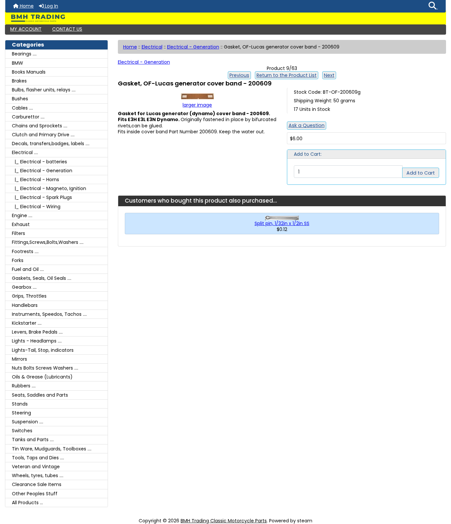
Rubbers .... (24, 385)
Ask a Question (307, 125)
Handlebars (25, 305)
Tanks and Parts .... (33, 439)
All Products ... (27, 502)
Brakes (19, 81)
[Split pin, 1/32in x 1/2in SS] (282, 217)
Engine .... (22, 215)
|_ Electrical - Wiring (36, 206)
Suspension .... (27, 421)
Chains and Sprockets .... (39, 125)
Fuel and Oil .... (28, 269)
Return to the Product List (287, 75)
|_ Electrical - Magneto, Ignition (49, 188)
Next (329, 75)
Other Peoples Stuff (34, 493)
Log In (51, 6)
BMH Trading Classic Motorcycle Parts (224, 520)
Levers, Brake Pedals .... (37, 332)
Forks (17, 260)
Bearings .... (24, 53)
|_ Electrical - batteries (39, 161)
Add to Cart (420, 173)
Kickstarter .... (27, 323)
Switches (22, 430)
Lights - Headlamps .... (37, 341)
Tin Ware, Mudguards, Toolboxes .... (51, 448)
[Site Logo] (225, 18)
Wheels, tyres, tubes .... (37, 475)
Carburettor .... (28, 117)
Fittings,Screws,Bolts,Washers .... (48, 242)
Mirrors (19, 359)
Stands (20, 404)
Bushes (20, 98)
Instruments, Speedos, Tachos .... (49, 314)
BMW (17, 63)
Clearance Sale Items (36, 484)
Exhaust (21, 224)
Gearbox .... (24, 287)
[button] (433, 6)
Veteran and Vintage (36, 466)
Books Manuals (29, 72)
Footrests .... (25, 251)
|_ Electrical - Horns (35, 179)
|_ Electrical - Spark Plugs (42, 197)
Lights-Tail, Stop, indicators (43, 350)
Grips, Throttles (29, 296)
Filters (18, 233)
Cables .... (22, 108)
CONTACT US (67, 29)
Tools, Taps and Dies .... (38, 457)
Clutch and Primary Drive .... (43, 134)
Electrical (152, 47)
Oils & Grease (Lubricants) (42, 377)
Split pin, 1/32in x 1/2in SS (282, 223)
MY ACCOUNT (26, 29)
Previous (239, 75)
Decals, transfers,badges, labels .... (50, 143)
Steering (21, 412)
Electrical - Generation (193, 47)
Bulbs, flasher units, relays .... (44, 89)
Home (26, 6)
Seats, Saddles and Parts (40, 395)
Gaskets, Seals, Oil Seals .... (41, 278)
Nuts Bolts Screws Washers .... (45, 368)
